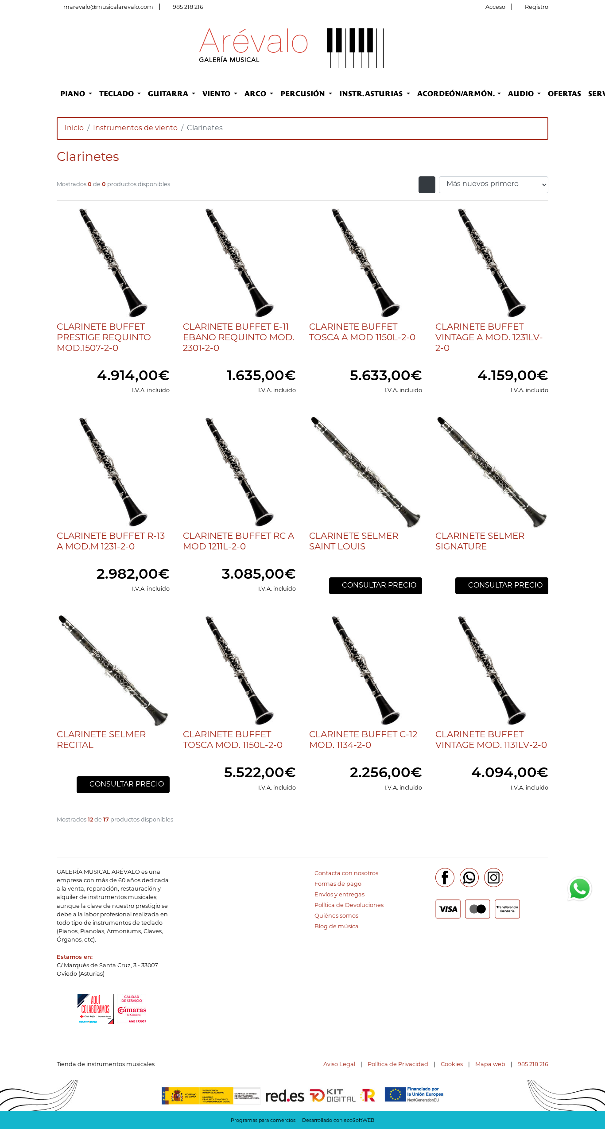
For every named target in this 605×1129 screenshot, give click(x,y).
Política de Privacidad (398, 1064)
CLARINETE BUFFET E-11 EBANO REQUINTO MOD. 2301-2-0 (239, 338)
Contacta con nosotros (346, 873)
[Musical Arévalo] (292, 47)
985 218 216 (188, 7)
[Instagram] (493, 877)
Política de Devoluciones (349, 905)
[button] (76, 94)
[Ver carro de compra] (544, 47)
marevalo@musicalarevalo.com (108, 7)
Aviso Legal (339, 1064)
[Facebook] (444, 877)
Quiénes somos (336, 916)
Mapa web (490, 1064)
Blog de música (336, 927)
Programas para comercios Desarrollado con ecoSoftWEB (302, 1120)
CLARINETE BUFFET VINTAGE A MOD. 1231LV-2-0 (489, 338)
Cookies (452, 1064)
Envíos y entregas (339, 895)
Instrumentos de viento (135, 128)
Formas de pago (337, 884)
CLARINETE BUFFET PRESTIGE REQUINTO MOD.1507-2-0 (104, 338)
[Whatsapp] (469, 877)
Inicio (74, 128)
